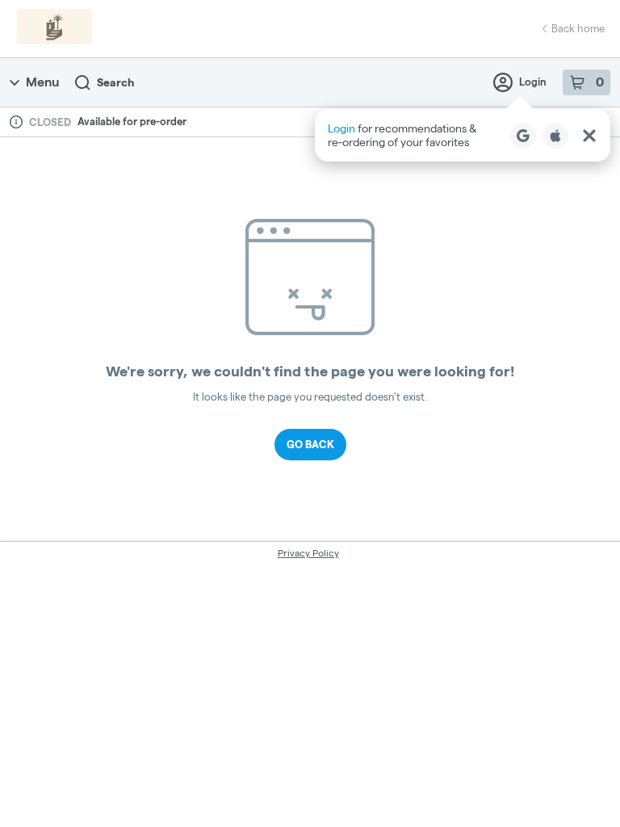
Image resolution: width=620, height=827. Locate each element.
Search (115, 82)
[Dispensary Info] (16, 121)
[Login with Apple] (555, 136)
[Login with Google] (523, 136)
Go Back (310, 444)
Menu (42, 82)
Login (533, 81)
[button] (462, 135)
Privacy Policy (308, 553)
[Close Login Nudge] (589, 136)
